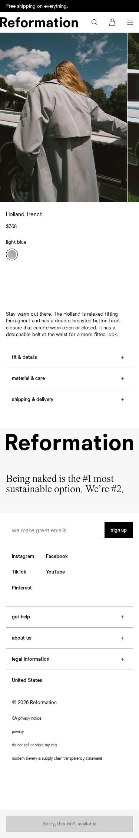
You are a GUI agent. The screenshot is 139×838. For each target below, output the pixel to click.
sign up (119, 530)
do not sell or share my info (34, 745)
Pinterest (22, 588)
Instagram (23, 556)
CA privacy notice (27, 718)
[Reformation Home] (39, 22)
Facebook (57, 556)
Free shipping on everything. (37, 6)
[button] (94, 22)
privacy (18, 732)
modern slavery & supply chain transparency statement (57, 758)
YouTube (55, 572)
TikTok (19, 572)
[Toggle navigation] (130, 22)
